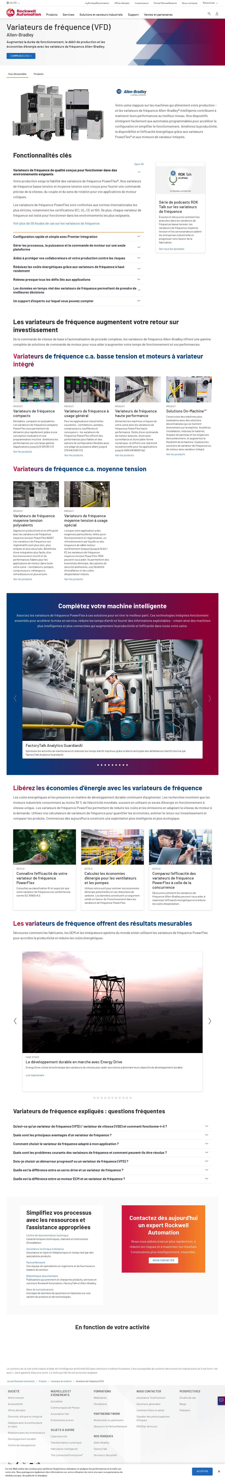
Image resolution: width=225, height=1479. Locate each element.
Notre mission (16, 1398)
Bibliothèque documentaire (42, 1276)
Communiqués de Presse (65, 1407)
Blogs (183, 1404)
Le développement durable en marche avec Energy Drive (55, 953)
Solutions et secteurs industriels (101, 14)
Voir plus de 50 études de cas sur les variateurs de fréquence (56, 223)
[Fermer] (219, 1471)
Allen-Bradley (101, 1442)
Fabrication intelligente (64, 1449)
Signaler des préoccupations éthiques (153, 1418)
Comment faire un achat (150, 1410)
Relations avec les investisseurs (26, 1432)
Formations (100, 1404)
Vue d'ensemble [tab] (17, 74)
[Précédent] (15, 699)
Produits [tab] (39, 74)
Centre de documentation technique (47, 1235)
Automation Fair (60, 1414)
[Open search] (209, 14)
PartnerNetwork (35, 1262)
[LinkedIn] (11, 1464)
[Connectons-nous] (221, 1401)
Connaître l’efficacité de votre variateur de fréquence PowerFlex (43, 833)
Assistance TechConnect (151, 1398)
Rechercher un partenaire (109, 1420)
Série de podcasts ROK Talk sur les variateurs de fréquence (175, 166)
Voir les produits (22, 451)
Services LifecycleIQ (105, 1455)
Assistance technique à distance (45, 1249)
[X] (24, 1464)
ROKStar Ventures (147, 1426)
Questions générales (148, 1404)
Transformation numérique (66, 1442)
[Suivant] (210, 699)
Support (133, 14)
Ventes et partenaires (158, 14)
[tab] (98, 765)
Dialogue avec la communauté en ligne (25, 1425)
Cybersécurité (59, 1436)
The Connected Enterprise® (67, 1455)
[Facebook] (17, 1464)
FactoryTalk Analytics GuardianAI (41, 641)
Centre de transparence (22, 1445)
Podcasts (185, 1410)
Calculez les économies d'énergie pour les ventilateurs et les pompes (105, 833)
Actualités (57, 1401)
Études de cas (188, 1398)
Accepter (202, 1471)
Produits (51, 14)
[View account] (216, 14)
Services (68, 14)
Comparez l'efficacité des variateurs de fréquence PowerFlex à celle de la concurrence (178, 833)
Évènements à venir (62, 1420)
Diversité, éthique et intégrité (25, 1416)
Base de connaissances (39, 1289)
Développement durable (22, 1439)
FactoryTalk (100, 1449)
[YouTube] (31, 1464)
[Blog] (38, 1464)
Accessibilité (15, 1404)
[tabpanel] (112, 716)
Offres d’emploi (16, 1410)
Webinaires (100, 1398)
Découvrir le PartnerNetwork (110, 1426)
